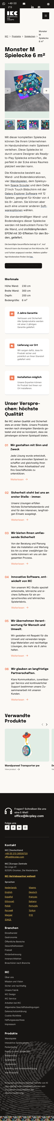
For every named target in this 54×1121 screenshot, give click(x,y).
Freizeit (8, 950)
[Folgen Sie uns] (7, 827)
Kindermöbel (11, 1055)
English (8, 892)
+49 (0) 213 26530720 (16, 853)
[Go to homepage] (12, 15)
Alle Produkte (11, 1072)
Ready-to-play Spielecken (17, 1051)
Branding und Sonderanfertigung (21, 1068)
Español (9, 896)
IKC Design (10, 994)
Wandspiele (10, 1038)
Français (33, 896)
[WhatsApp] (3, 3)
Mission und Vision (14, 981)
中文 (31, 915)
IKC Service (10, 998)
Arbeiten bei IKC (13, 1003)
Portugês (33, 905)
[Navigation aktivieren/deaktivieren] (45, 15)
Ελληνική (9, 901)
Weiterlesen (17, 479)
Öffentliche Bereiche (15, 941)
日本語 (8, 919)
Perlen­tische (11, 1047)
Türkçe (32, 910)
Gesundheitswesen (14, 946)
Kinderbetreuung (13, 954)
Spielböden (10, 1060)
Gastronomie (11, 937)
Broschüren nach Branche (17, 963)
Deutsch (33, 892)
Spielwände (10, 1064)
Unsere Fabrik (11, 990)
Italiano (32, 901)
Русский (9, 910)
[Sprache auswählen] (48, 4)
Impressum (10, 1024)
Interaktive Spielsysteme (17, 1042)
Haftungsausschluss (14, 1020)
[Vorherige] (8, 91)
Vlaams (32, 887)
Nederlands (11, 887)
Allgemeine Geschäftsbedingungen (22, 1007)
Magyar (8, 915)
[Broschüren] (39, 7)
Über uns (9, 977)
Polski (7, 905)
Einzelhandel (11, 933)
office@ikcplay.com (24, 3)
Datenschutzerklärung (16, 1011)
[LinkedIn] (32, 7)
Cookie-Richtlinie (13, 1015)
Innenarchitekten (13, 958)
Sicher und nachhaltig (15, 985)
